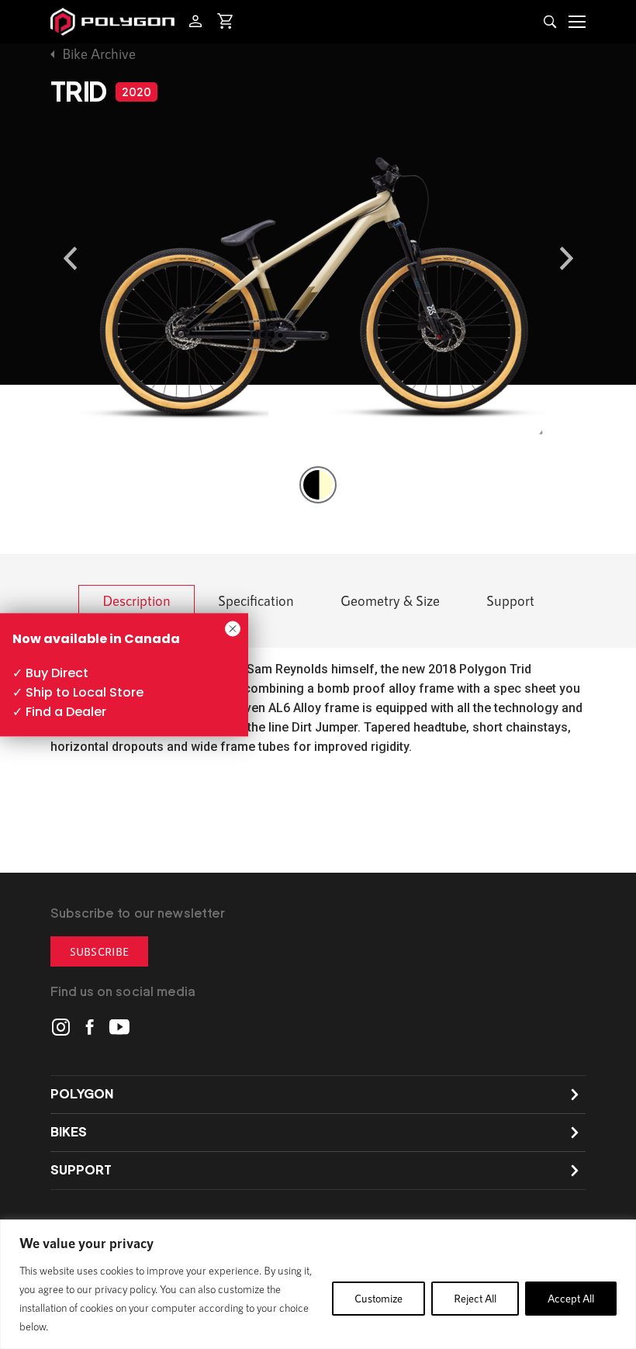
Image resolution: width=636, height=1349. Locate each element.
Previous (69, 258)
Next (566, 258)
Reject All (475, 1298)
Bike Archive (99, 53)
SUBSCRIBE (99, 951)
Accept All (571, 1298)
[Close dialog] (232, 628)
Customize (378, 1298)
